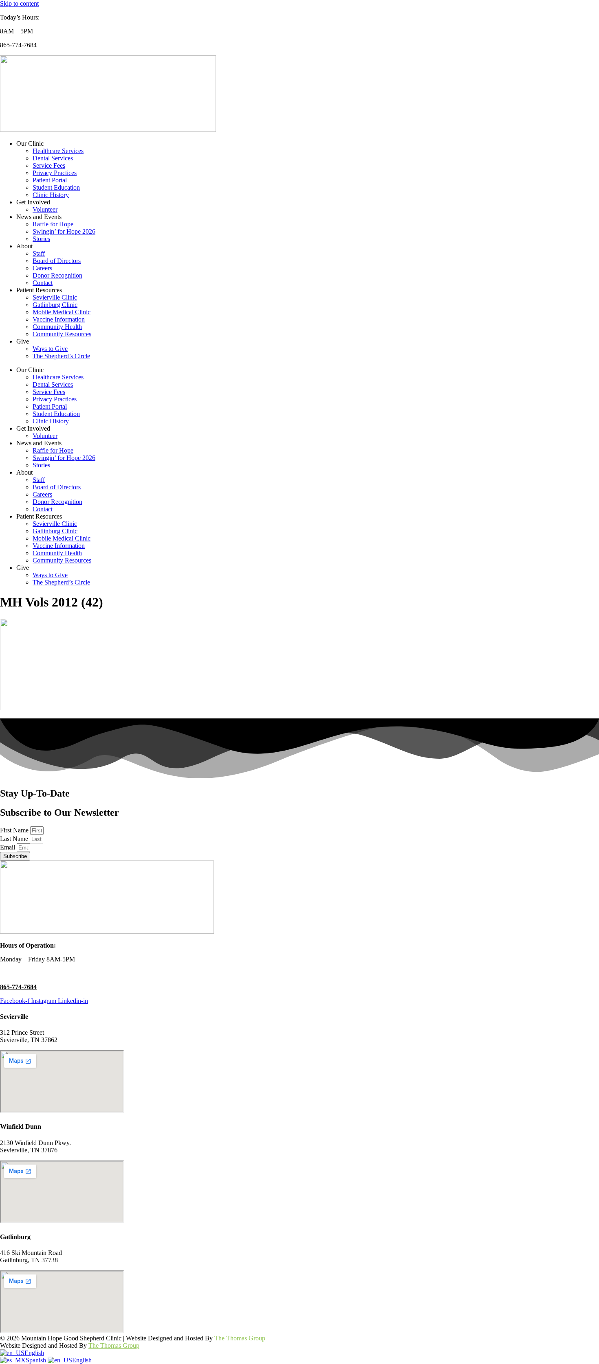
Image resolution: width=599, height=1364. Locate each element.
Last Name (15, 838)
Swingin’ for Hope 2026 (64, 231)
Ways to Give (50, 348)
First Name (15, 830)
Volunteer (45, 209)
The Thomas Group (239, 1338)
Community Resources (62, 334)
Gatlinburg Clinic (55, 304)
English (34, 1352)
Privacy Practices (55, 172)
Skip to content (19, 3)
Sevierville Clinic (55, 297)
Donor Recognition (57, 275)
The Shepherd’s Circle (61, 355)
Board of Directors (57, 260)
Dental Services (53, 158)
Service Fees (49, 165)
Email (8, 847)
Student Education (56, 187)
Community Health (57, 326)
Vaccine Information (59, 319)
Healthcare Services (58, 150)
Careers (42, 268)
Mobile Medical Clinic (61, 312)
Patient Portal (50, 180)
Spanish (37, 1360)
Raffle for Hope (53, 224)
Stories (41, 238)
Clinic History (51, 194)
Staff (39, 253)
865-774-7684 (18, 986)
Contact (43, 282)
